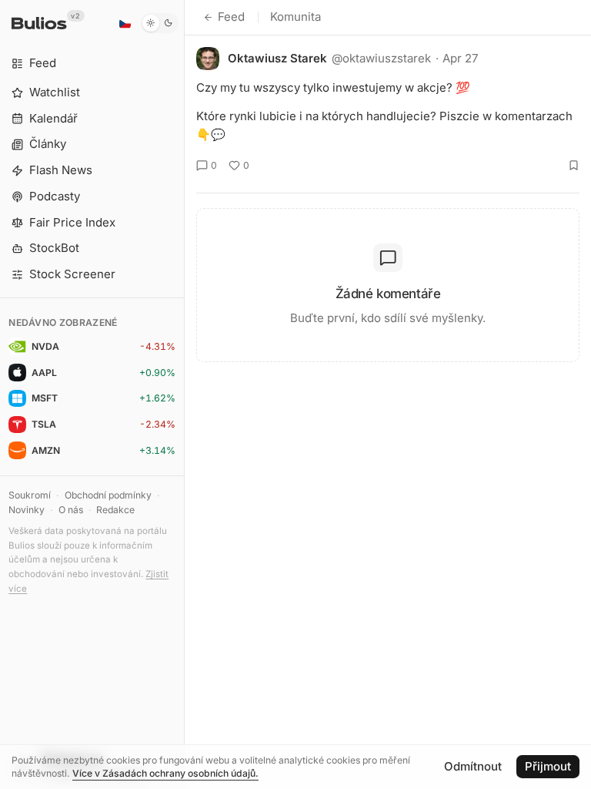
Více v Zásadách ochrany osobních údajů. (165, 773)
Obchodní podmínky (108, 495)
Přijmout (548, 766)
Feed (231, 16)
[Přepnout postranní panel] (184, 394)
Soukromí (29, 495)
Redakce (115, 509)
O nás (70, 509)
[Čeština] (125, 23)
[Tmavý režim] (160, 23)
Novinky (26, 509)
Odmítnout (473, 766)
